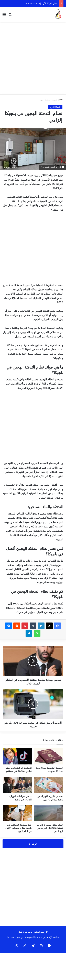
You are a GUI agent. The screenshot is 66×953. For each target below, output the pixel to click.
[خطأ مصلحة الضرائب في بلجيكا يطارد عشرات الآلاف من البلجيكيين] (17, 813)
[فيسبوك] (57, 626)
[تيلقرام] (29, 633)
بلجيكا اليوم (45, 99)
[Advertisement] (33, 58)
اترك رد (33, 843)
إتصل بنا (11, 937)
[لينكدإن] (41, 626)
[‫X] (49, 626)
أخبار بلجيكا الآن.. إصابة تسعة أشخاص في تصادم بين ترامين (29, 3)
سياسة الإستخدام (51, 937)
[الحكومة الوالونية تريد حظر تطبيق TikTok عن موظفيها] (17, 756)
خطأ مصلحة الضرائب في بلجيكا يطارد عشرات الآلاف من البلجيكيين (18, 827)
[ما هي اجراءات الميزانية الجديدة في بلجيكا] (17, 785)
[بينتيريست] (24, 626)
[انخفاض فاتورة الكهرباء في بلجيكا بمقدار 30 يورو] (48, 785)
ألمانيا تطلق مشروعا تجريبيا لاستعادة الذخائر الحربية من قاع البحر (50, 827)
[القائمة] (4, 15)
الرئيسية (56, 99)
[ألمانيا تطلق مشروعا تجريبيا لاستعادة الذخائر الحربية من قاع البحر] (48, 813)
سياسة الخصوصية (33, 937)
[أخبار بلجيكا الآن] (58, 14)
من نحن (20, 937)
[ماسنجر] (8, 626)
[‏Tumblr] (33, 626)
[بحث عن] (10, 15)
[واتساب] (37, 633)
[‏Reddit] (16, 626)
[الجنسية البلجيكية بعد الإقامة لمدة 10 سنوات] (48, 756)
